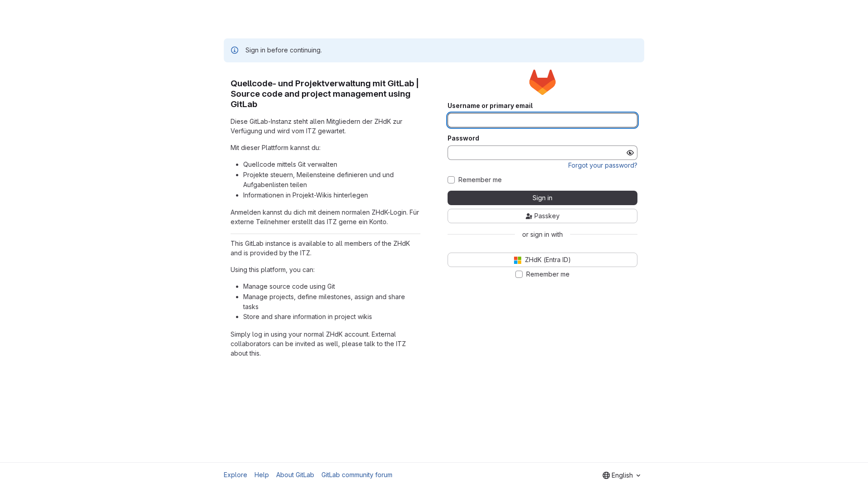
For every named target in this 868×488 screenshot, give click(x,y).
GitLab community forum (356, 475)
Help (262, 475)
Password (463, 138)
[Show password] (630, 152)
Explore (235, 475)
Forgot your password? (602, 165)
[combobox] (621, 475)
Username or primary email (490, 105)
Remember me (480, 179)
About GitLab (295, 475)
